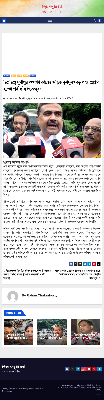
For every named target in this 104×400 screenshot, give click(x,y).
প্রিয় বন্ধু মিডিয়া (52, 6)
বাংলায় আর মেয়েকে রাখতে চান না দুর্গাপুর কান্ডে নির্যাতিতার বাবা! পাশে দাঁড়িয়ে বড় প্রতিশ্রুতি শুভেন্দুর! (78, 274)
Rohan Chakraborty (41, 295)
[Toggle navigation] (50, 20)
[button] (95, 20)
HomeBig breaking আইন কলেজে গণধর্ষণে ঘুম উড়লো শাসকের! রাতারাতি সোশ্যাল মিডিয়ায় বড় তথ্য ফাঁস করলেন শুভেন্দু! (79, 387)
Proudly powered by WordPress (14, 388)
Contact (98, 394)
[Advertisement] (52, 52)
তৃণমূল (13, 76)
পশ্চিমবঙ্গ (6, 76)
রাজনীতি (32, 76)
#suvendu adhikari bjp (55, 98)
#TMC (70, 98)
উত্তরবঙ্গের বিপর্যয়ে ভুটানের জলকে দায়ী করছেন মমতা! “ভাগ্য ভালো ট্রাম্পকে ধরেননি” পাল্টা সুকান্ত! (27, 274)
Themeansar (7, 391)
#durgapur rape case (32, 98)
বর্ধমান (20, 76)
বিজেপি (26, 76)
